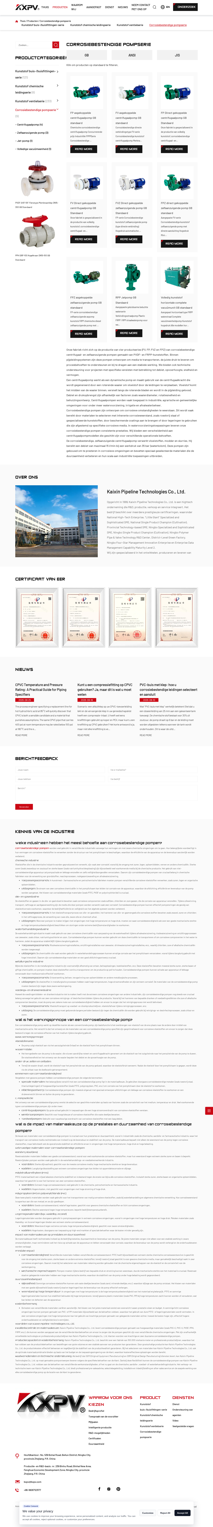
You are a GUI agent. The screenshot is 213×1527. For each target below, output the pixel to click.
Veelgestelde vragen (183, 1426)
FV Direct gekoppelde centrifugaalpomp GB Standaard (83, 208)
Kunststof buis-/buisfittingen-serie (43, 25)
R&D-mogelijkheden (99, 1432)
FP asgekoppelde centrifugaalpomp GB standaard (83, 118)
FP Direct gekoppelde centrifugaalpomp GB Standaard (174, 118)
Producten (60, 7)
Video (175, 1420)
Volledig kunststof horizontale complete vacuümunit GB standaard (176, 302)
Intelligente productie (100, 1427)
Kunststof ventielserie (130, 25)
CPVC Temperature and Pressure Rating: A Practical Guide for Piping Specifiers (40, 689)
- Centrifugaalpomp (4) (29, 124)
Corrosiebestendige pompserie (168, 25)
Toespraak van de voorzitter (103, 1416)
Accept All (182, 1513)
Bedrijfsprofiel (96, 1410)
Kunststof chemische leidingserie (90, 25)
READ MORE (21, 735)
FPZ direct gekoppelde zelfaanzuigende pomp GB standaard (176, 208)
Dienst (109, 7)
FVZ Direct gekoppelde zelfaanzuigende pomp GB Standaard (131, 208)
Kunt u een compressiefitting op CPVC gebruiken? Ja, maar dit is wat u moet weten (104, 689)
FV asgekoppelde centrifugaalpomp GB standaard (128, 118)
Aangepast (93, 7)
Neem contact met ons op (141, 7)
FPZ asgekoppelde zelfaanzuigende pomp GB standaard (86, 302)
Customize (147, 1513)
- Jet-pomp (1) (23, 140)
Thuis (45, 7)
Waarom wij (77, 7)
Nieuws (123, 7)
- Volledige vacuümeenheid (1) (33, 149)
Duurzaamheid (96, 1443)
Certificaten (95, 1438)
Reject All (165, 1513)
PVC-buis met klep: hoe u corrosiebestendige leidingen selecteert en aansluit (168, 689)
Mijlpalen (93, 1421)
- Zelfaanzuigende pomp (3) (31, 132)
